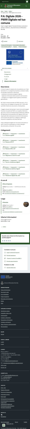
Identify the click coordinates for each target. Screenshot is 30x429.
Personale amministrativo (7, 299)
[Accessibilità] (4, 425)
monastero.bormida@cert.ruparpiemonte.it (14, 193)
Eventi (2, 344)
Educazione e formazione (6, 320)
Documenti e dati (5, 292)
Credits (25, 422)
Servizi (16, 422)
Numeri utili (3, 367)
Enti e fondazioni (5, 294)
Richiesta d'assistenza (6, 407)
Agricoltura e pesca (5, 311)
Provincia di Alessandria (6, 392)
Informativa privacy (5, 394)
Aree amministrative (5, 290)
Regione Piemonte (5, 1)
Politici (2, 301)
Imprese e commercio (6, 322)
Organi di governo (5, 296)
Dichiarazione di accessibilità (7, 399)
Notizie (10, 11)
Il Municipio (5, 202)
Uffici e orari (3, 365)
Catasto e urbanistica (6, 318)
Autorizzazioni (4, 315)
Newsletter (3, 416)
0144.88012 (9, 190)
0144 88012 (8, 357)
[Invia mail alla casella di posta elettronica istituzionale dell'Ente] (11, 361)
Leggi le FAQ (4, 402)
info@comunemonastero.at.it (12, 192)
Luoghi (2, 342)
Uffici (2, 303)
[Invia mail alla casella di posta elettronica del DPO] (11, 375)
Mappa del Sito (9, 424)
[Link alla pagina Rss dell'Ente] (2, 415)
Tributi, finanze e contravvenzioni (8, 324)
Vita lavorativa (4, 326)
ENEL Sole (3, 388)
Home (2, 11)
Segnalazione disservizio (6, 404)
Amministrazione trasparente (7, 401)
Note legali (3, 397)
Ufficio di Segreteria (7, 184)
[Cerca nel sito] (25, 6)
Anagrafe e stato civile (6, 313)
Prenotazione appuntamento (7, 406)
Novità (6, 11)
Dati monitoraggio (5, 422)
